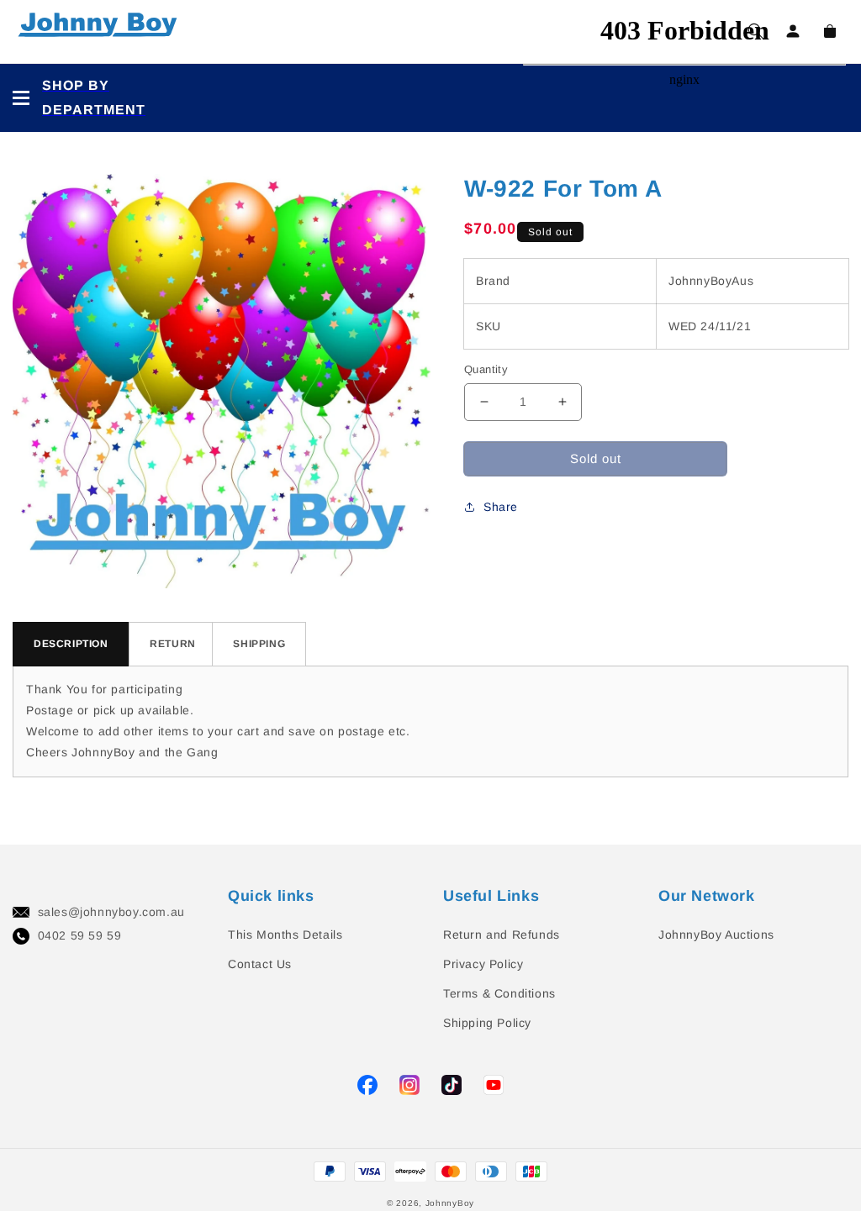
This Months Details (285, 934)
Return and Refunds (501, 934)
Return (173, 644)
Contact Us (260, 964)
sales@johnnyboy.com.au (111, 912)
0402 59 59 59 (80, 935)
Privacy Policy (483, 964)
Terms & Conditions (499, 993)
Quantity (486, 369)
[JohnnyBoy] (101, 31)
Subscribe (33, 555)
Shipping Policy (487, 1022)
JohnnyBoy (449, 1203)
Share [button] (500, 506)
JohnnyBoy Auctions (716, 934)
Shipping (259, 644)
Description (71, 644)
